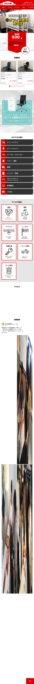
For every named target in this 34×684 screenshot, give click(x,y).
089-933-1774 (28, 2)
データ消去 (30, 7)
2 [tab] (11, 86)
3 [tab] (13, 86)
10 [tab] (24, 86)
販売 (3, 7)
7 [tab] (19, 86)
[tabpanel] (8, 72)
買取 (24, 7)
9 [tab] (22, 86)
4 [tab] (14, 86)
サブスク (10, 7)
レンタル (17, 7)
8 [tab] (21, 86)
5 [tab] (16, 86)
